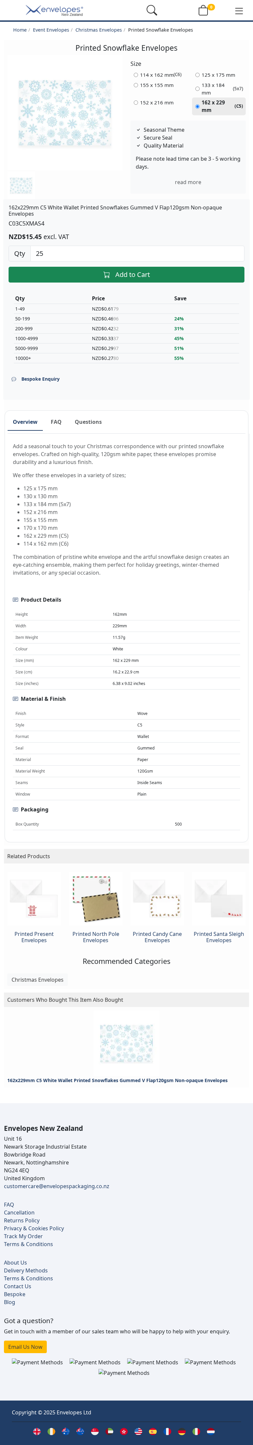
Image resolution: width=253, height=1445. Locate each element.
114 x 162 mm (161, 74)
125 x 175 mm (218, 74)
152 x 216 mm (157, 102)
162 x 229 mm (222, 106)
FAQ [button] (56, 421)
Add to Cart (132, 274)
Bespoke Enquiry (40, 379)
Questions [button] (88, 421)
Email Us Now (25, 1346)
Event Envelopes (51, 30)
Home (20, 30)
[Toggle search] (151, 10)
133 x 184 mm (222, 89)
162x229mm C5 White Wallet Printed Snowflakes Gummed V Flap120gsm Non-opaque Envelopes (117, 1080)
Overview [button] (25, 421)
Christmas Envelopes (98, 30)
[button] (239, 10)
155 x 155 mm (157, 85)
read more (188, 182)
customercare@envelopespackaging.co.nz (56, 1186)
